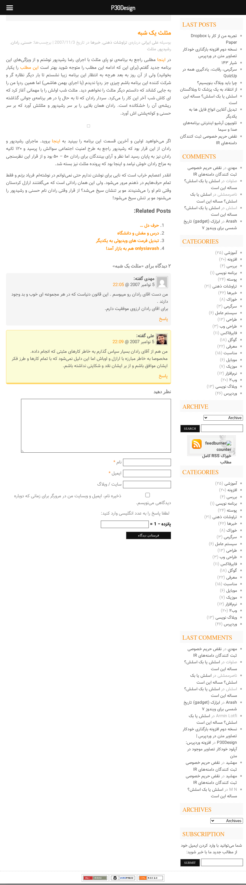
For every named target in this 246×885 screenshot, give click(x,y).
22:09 (118, 342)
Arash (231, 221)
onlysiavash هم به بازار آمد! (132, 248)
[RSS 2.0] (150, 881)
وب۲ (233, 380)
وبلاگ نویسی (226, 387)
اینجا (161, 60)
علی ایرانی (150, 42)
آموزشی (230, 253)
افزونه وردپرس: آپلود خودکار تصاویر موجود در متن (211, 750)
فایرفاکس (228, 333)
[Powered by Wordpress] (123, 881)
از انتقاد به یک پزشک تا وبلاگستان (208, 89)
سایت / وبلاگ (109, 484)
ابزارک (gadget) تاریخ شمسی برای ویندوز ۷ (210, 225)
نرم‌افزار (231, 373)
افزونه (232, 259)
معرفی (231, 346)
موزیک (231, 367)
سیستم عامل (226, 313)
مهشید (231, 763)
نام (119, 462)
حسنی (26, 42)
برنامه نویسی (226, 273)
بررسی (231, 266)
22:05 (118, 285)
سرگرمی (230, 306)
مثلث (151, 49)
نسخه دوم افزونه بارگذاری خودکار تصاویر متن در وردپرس (210, 53)
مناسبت (230, 353)
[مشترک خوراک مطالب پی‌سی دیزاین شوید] (211, 447)
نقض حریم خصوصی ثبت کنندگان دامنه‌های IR (212, 171)
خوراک (231, 299)
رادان (15, 42)
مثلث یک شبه (154, 33)
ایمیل (117, 473)
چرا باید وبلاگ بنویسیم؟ (217, 83)
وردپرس (230, 393)
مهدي (232, 168)
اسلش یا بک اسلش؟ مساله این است (213, 198)
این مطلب (29, 67)
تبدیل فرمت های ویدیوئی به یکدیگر (127, 241)
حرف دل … (149, 225)
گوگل (232, 340)
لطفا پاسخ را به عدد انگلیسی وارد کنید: (135, 513)
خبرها (232, 293)
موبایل (231, 360)
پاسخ (163, 319)
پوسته (232, 279)
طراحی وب (228, 326)
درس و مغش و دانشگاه (138, 233)
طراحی (231, 320)
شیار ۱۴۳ (229, 63)
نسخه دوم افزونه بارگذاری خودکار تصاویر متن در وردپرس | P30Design (210, 736)
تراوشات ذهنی (224, 286)
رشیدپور (164, 49)
